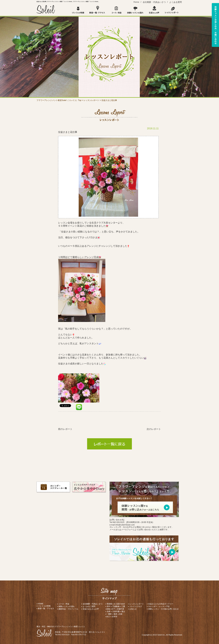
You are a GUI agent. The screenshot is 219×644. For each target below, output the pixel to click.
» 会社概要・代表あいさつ (91, 604)
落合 (123, 611)
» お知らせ (132, 609)
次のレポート (154, 429)
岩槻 (108, 609)
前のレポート (65, 429)
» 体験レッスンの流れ (66, 606)
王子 (113, 609)
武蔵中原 (120, 609)
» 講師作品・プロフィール (67, 609)
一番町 (109, 614)
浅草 (108, 611)
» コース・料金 (63, 604)
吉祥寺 (114, 617)
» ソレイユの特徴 (43, 606)
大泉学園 (115, 611)
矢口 (108, 617)
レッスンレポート (91, 100)
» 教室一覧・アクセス (45, 608)
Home (136, 2)
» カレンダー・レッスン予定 (158, 606)
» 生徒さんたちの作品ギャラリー (160, 604)
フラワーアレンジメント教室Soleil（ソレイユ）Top (58, 100)
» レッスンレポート (136, 604)
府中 (108, 606)
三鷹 (123, 606)
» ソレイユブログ (135, 606)
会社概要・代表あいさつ (154, 2)
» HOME (39, 604)
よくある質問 (175, 2)
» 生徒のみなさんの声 (90, 609)
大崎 (120, 614)
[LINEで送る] (79, 405)
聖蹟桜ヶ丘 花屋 (113, 604)
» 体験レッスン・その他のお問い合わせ (163, 609)
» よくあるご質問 (88, 606)
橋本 (115, 614)
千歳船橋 (115, 606)
